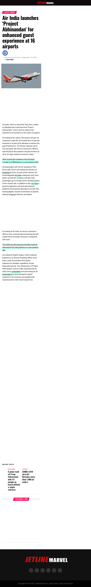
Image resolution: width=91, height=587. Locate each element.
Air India (18, 175)
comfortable (16, 271)
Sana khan (10, 59)
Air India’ (34, 183)
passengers (7, 274)
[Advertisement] (21, 106)
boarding (6, 172)
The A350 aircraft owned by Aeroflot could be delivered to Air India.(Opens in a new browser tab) (20, 247)
